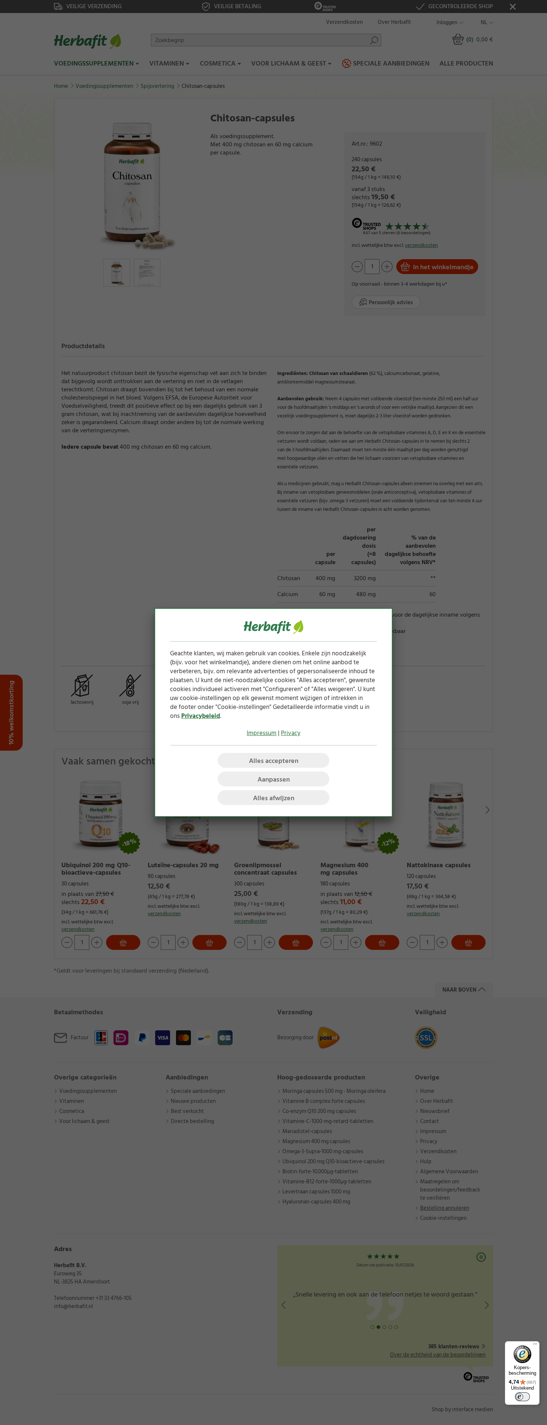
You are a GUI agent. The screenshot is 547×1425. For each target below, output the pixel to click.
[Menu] (535, 1345)
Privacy (290, 733)
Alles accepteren (273, 761)
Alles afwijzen (273, 798)
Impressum (261, 733)
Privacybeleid (200, 716)
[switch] (522, 1396)
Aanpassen (273, 779)
